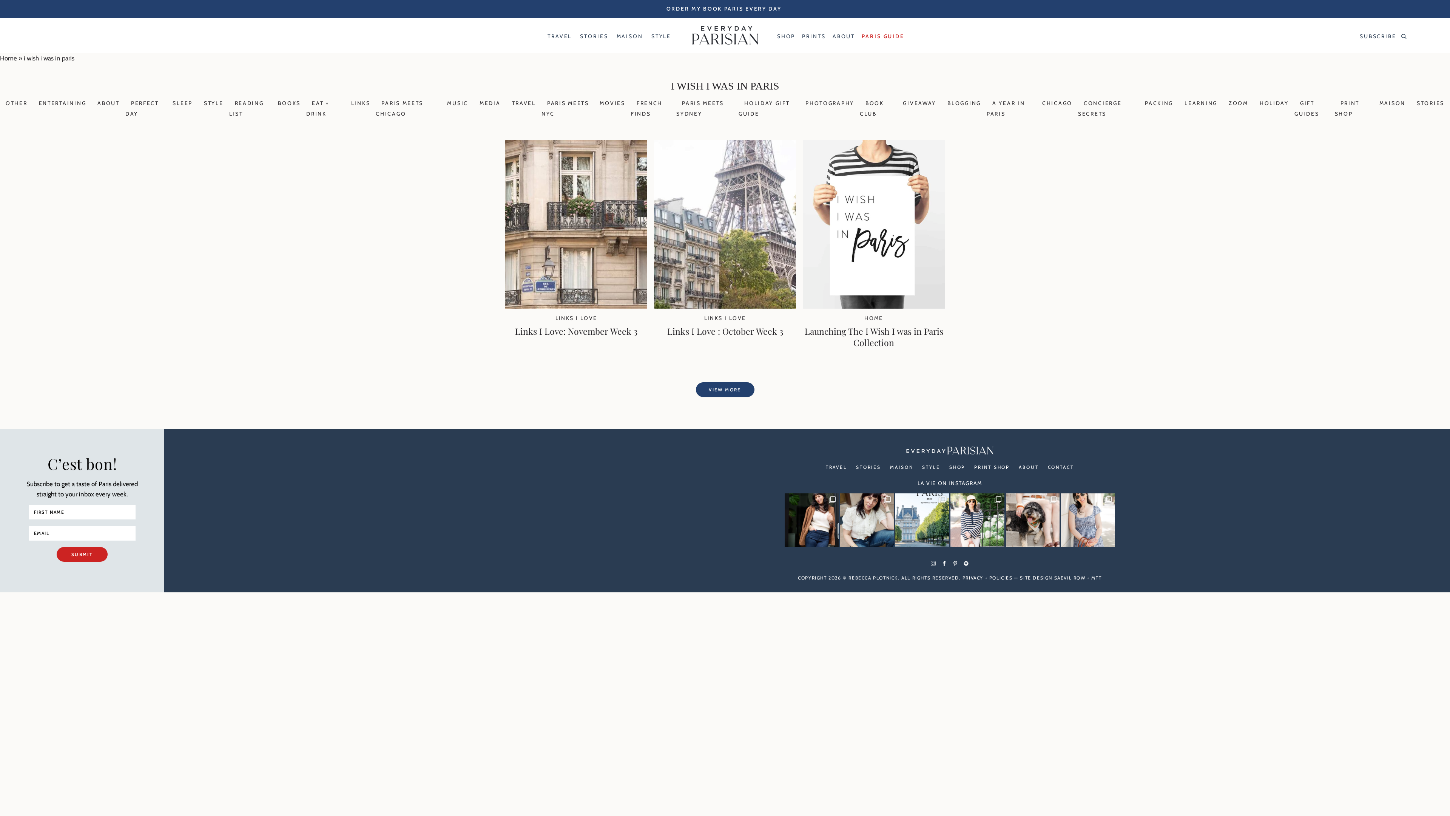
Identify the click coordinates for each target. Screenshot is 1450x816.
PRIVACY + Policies (988, 578)
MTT (1096, 578)
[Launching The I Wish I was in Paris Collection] (874, 306)
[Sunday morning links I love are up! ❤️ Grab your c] (811, 520)
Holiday (1274, 103)
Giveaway (919, 103)
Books (289, 103)
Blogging (964, 103)
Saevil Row (1070, 578)
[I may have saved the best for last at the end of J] (1033, 520)
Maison (1392, 103)
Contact (1061, 467)
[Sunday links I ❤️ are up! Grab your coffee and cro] (977, 520)
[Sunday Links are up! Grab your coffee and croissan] (867, 520)
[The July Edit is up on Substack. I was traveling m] (1088, 520)
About (108, 103)
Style (214, 103)
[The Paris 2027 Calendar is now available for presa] (922, 520)
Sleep (183, 103)
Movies (612, 103)
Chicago (1057, 103)
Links (360, 103)
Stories (1430, 103)
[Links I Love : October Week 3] (725, 306)
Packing (1159, 103)
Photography (829, 103)
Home (8, 58)
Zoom (1238, 103)
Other (17, 103)
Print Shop (992, 467)
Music (457, 103)
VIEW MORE (725, 390)
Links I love (576, 318)
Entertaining (62, 103)
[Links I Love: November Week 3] (576, 306)
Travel (524, 103)
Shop (957, 467)
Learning (1201, 103)
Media (490, 103)
